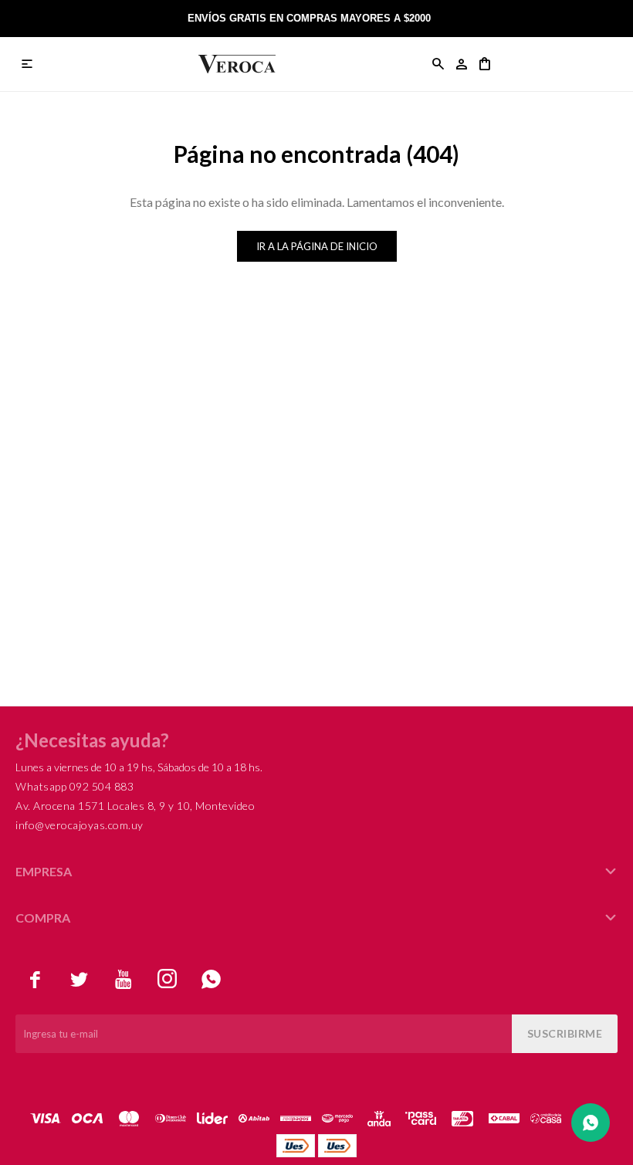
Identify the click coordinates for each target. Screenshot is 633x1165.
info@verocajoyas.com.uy (79, 824)
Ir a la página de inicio (316, 246)
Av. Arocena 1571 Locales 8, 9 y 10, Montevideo (135, 805)
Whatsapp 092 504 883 (74, 786)
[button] (438, 64)
